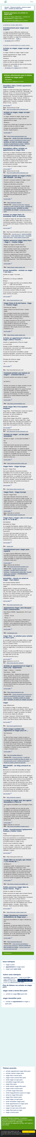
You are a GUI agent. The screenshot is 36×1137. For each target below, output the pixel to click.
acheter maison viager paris (15, 1073)
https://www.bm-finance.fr (14, 941)
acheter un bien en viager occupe (16, 142)
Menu (31, 1)
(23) (17, 1003)
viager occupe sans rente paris (16, 1108)
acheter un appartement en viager (14, 143)
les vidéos (16, 20)
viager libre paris (11, 1084)
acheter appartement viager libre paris (22, 694)
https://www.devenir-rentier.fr (15, 663)
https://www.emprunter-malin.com (17, 463)
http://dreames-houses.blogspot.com (17, 431)
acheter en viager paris (18, 204)
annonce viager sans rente (10, 949)
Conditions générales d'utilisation (14, 1119)
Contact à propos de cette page (12, 1121)
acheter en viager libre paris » (13, 25)
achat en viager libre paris (14, 1095)
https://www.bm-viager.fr (14, 202)
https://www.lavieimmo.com (15, 300)
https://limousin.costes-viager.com (16, 912)
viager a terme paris (12, 1112)
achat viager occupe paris (14, 1099)
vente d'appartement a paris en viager (18, 1093)
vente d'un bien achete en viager (17, 139)
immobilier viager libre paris (15, 1082)
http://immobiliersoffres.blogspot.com (17, 109)
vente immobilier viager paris (15, 1101)
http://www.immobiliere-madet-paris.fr (18, 826)
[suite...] (18, 38)
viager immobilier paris (12, 998)
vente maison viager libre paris (16, 1086)
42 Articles (8, 40)
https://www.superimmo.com (15, 692)
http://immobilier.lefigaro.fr (14, 755)
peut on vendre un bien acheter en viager (17, 144)
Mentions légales (13, 1118)
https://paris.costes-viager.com (16, 267)
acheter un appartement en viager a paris (19, 140)
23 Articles (8, 68)
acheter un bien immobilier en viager (16, 209)
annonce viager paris (24, 947)
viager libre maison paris (14, 1097)
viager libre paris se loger (14, 1110)
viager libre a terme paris (14, 1075)
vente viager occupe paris (21, 237)
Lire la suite (6, 105)
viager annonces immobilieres (20, 943)
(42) (16, 994)
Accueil (4, 1118)
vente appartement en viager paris (17, 1103)
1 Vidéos (15, 68)
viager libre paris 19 (16, 234)
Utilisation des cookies (24, 1120)
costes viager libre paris (13, 1106)
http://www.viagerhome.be (14, 726)
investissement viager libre (18, 572)
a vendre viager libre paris (14, 1090)
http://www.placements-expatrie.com (17, 566)
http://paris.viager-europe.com (15, 489)
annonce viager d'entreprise (11, 945)
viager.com (10, 546)
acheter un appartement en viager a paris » (16, 45)
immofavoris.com (12, 633)
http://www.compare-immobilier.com (17, 884)
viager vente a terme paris (14, 1088)
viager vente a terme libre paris (15, 991)
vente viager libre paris (17, 235)
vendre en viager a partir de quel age (14, 762)
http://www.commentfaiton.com (16, 403)
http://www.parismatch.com (14, 604)
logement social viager (17, 757)
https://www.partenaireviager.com (17, 136)
